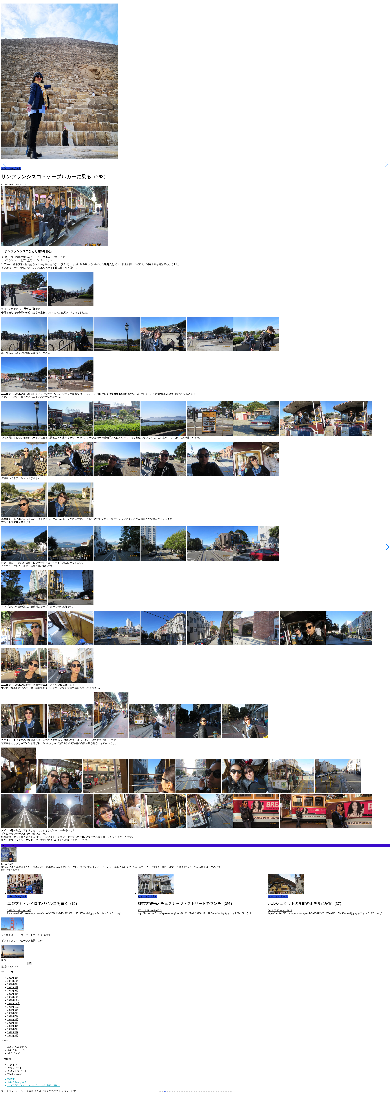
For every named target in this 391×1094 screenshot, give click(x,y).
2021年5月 (12, 1022)
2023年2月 (12, 977)
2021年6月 (12, 1019)
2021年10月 (13, 1006)
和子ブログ (13, 1053)
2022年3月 (12, 994)
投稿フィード (14, 1067)
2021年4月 (12, 1026)
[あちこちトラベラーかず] (59, 158)
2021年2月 (12, 1032)
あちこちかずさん (11, 168)
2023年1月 (12, 981)
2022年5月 (12, 987)
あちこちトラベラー (18, 1050)
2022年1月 (12, 997)
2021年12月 (13, 1000)
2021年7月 (12, 1016)
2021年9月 (12, 1010)
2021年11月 (13, 1003)
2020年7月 (12, 1035)
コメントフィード (17, 1071)
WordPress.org (14, 1074)
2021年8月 (12, 1013)
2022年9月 (12, 984)
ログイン (12, 1064)
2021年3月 (12, 1029)
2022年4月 (12, 990)
